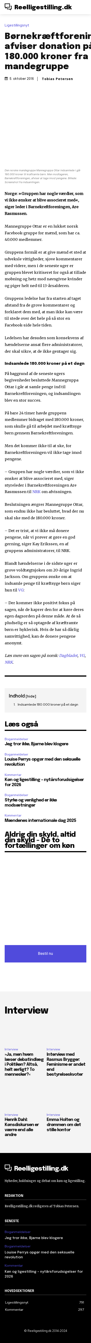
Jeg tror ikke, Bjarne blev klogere (36, 744)
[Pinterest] (45, 103)
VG (21, 590)
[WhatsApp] (56, 103)
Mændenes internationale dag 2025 (40, 821)
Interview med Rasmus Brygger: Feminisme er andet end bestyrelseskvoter (66, 1064)
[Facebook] (23, 103)
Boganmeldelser (16, 739)
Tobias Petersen (57, 79)
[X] (34, 103)
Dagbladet (68, 655)
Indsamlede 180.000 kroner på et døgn (48, 704)
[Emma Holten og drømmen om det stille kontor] (66, 1097)
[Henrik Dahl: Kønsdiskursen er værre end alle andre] (24, 1097)
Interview (11, 1049)
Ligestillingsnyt (17, 25)
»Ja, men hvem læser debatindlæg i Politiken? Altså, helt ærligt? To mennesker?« (24, 1064)
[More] (67, 103)
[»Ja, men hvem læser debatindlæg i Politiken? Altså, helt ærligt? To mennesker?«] (24, 1032)
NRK (36, 491)
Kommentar (13, 775)
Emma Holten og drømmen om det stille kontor (64, 1125)
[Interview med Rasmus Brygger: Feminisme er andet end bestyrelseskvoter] (66, 1032)
